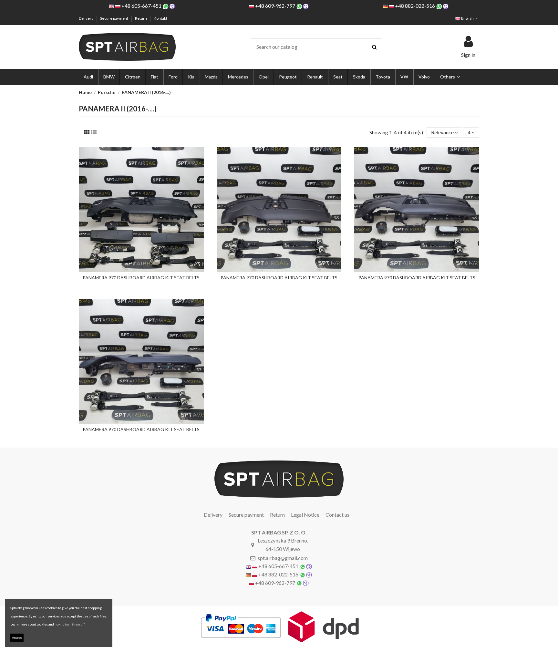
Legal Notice (305, 515)
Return (141, 18)
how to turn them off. (70, 624)
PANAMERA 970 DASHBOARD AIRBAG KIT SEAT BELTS (141, 277)
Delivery (86, 18)
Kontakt (160, 18)
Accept (17, 637)
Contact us (337, 515)
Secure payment (114, 18)
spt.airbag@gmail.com (283, 558)
